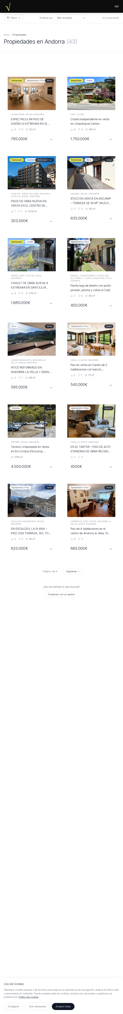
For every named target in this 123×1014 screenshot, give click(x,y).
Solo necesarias (37, 1006)
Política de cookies (29, 997)
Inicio (6, 34)
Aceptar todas (63, 1006)
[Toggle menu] (116, 6)
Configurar (13, 1006)
